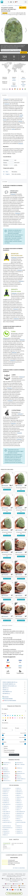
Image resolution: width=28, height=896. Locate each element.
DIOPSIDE (19, 800)
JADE (5, 809)
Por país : (17, 728)
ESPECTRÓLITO (6, 804)
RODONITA (19, 825)
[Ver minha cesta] (13, 2)
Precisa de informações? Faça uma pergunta (11, 50)
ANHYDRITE (19, 791)
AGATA (18, 788)
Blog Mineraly (6, 878)
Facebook (13, 878)
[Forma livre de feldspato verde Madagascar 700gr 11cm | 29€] (21, 522)
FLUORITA (5, 806)
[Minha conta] (11, 2)
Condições (5, 873)
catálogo (4, 5)
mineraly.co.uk (17, 883)
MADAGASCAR (21, 773)
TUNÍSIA (5, 778)
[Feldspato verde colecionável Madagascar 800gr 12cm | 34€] (21, 478)
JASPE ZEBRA (6, 813)
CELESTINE (6, 798)
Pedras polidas (18, 5)
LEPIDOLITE (6, 815)
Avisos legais (11, 873)
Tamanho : (4, 742)
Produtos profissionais (10, 700)
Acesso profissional (21, 875)
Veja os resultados (14, 754)
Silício (7, 171)
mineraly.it (14, 885)
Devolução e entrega (11, 875)
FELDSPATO (19, 804)
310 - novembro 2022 (23, 84)
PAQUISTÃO (6, 776)
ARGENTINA (20, 762)
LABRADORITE (20, 813)
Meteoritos (6, 693)
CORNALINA (6, 800)
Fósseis (5, 689)
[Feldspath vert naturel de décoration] (10, 89)
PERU (18, 775)
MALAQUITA (19, 815)
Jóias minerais (7, 691)
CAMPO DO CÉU (20, 797)
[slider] (3, 735)
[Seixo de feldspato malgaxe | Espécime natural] (21, 608)
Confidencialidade (18, 873)
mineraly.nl (6, 887)
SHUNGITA (19, 829)
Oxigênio (8, 174)
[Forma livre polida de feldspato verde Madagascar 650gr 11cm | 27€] (21, 500)
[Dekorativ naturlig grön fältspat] (25, 89)
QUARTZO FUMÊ (7, 822)
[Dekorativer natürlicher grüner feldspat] (15, 89)
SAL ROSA (19, 827)
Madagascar (14, 86)
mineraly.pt (14, 887)
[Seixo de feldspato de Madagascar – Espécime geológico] (7, 608)
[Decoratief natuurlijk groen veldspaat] (22, 89)
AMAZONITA (6, 790)
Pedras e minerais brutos (10, 682)
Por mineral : (5, 728)
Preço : (3, 733)
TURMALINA (6, 832)
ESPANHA (19, 767)
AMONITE (5, 791)
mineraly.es (22, 885)
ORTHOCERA (19, 816)
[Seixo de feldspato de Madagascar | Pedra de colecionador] (21, 587)
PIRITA (18, 818)
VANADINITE (19, 832)
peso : (3, 737)
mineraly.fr (8, 883)
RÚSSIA (19, 776)
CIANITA (18, 798)
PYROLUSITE (6, 820)
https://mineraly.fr (14, 881)
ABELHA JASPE (7, 788)
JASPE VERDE (6, 811)
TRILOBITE (19, 831)
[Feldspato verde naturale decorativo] (17, 89)
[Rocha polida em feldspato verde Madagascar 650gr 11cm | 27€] (7, 500)
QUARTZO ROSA (7, 825)
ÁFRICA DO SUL (6, 780)
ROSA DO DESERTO (7, 827)
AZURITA (5, 795)
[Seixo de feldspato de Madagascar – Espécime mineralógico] (21, 544)
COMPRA (23, 7)
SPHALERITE (6, 831)
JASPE (18, 809)
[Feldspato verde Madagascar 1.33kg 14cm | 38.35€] (7, 478)
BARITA (18, 795)
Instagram (19, 878)
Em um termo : (5, 722)
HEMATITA (19, 807)
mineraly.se (22, 887)
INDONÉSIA (6, 771)
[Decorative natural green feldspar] (12, 89)
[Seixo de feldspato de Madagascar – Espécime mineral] (7, 567)
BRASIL (5, 764)
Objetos (6, 687)
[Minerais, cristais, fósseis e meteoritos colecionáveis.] (2, 1)
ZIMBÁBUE (19, 780)
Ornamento (10, 5)
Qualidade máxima (8, 698)
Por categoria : (5, 709)
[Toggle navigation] (25, 1)
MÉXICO (5, 775)
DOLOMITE (6, 802)
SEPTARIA (5, 829)
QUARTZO (19, 820)
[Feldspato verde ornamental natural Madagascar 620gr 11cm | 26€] (7, 522)
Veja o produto (7, 489)
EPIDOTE (19, 802)
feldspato (5, 485)
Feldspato (23, 78)
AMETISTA (19, 790)
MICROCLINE (6, 816)
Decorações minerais (9, 684)
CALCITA (5, 797)
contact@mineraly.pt (16, 879)
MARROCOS (6, 773)
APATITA (5, 793)
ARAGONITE (19, 793)
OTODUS (5, 818)
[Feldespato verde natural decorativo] (20, 89)
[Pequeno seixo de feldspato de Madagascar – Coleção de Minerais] (7, 587)
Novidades (6, 697)
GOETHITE (6, 807)
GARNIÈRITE (19, 806)
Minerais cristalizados (10, 686)
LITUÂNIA (19, 771)
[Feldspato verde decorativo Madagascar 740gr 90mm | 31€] (7, 544)
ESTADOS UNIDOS (21, 778)
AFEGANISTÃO (7, 762)
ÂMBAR (5, 834)
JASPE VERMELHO (20, 811)
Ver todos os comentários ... (19, 867)
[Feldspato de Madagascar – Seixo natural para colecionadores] (21, 567)
